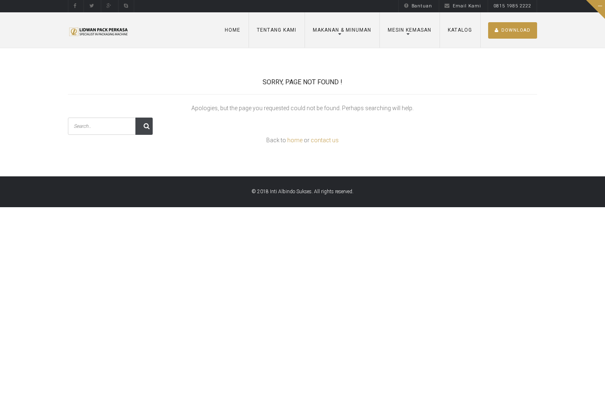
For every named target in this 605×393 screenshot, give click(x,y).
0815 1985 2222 (512, 6)
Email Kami (467, 6)
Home (232, 30)
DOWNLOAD (516, 30)
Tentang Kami (276, 30)
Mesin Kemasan (409, 30)
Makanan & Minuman (342, 30)
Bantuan (422, 6)
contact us (325, 140)
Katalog (460, 30)
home (294, 140)
